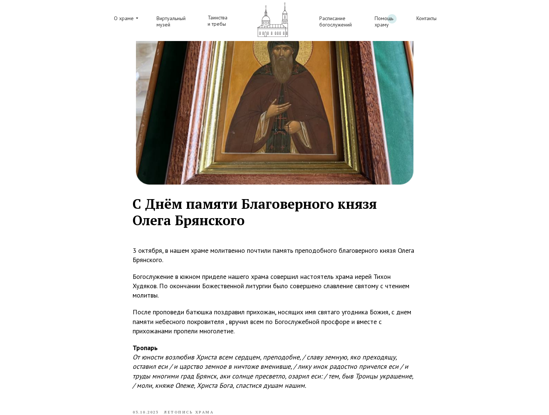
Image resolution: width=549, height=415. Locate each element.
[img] (272, 19)
